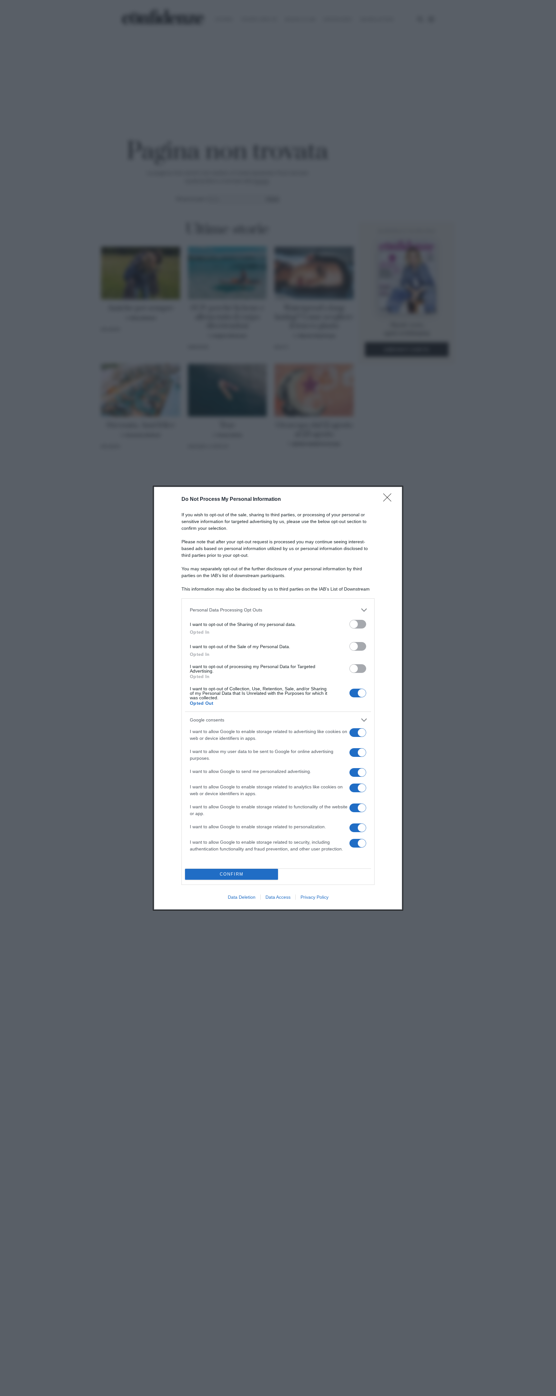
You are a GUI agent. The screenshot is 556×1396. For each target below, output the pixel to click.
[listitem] (278, 610)
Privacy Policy (315, 897)
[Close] (389, 499)
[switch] (357, 624)
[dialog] (278, 698)
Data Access (278, 897)
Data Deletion (241, 897)
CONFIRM (232, 874)
